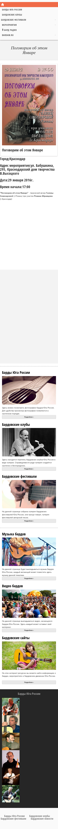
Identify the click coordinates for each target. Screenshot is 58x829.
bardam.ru (8, 35)
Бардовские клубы (12, 14)
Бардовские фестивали (13, 19)
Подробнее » (29, 417)
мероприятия (9, 24)
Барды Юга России (12, 9)
